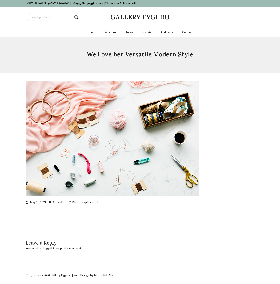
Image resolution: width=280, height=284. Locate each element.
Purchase (110, 32)
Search (76, 17)
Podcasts (167, 32)
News (129, 32)
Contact (187, 32)
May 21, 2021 (37, 202)
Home (91, 32)
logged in (49, 248)
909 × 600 (59, 202)
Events (146, 32)
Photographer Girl (85, 202)
